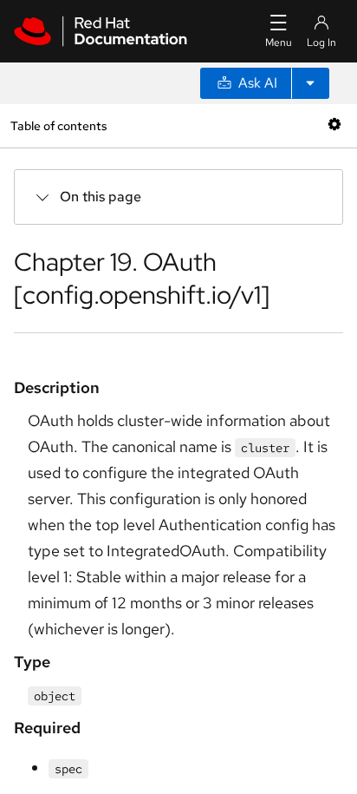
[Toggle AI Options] (310, 83)
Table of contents (58, 125)
